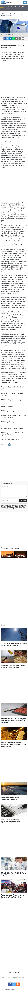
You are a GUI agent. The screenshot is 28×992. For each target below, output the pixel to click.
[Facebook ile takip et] (10, 984)
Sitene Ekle (13, 979)
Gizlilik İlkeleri (22, 977)
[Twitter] (7, 38)
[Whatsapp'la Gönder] (13, 38)
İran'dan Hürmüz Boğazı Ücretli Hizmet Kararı (16, 8)
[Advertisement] (14, 80)
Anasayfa (3, 977)
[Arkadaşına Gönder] (16, 38)
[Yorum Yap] (23, 38)
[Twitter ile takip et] (14, 984)
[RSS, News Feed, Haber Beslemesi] (18, 984)
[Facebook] (5, 38)
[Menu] (25, 2)
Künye (9, 977)
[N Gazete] (6, 2)
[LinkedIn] (10, 38)
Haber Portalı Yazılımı (9, 989)
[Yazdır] (20, 38)
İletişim (15, 977)
